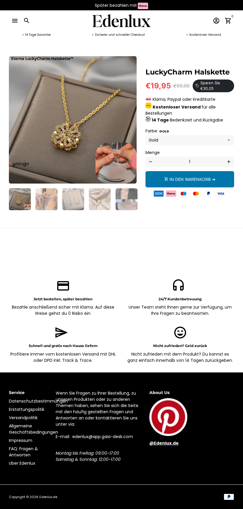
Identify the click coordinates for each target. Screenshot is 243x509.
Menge (153, 152)
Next (129, 120)
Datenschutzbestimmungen (38, 401)
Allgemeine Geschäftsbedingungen (33, 429)
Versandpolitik (23, 418)
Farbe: (157, 131)
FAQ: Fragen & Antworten (23, 452)
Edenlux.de (48, 497)
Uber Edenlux (22, 463)
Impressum (20, 440)
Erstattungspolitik (26, 409)
